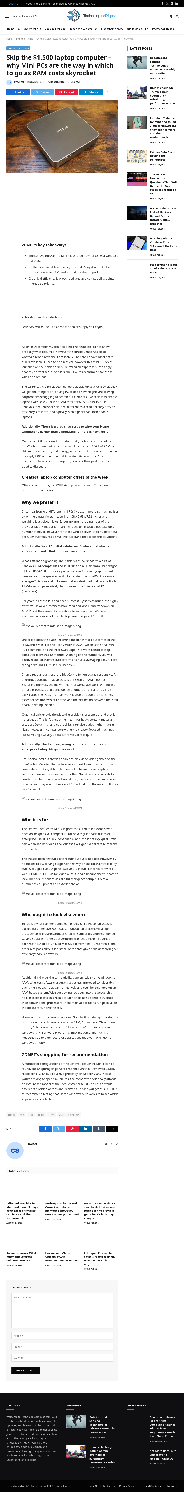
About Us (93, 1486)
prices (41, 1114)
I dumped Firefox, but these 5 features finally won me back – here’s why (100, 1258)
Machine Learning (55, 29)
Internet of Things (163, 29)
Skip (61, 1114)
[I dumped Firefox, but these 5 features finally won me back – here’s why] (101, 1238)
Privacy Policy (126, 1486)
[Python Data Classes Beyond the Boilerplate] (137, 156)
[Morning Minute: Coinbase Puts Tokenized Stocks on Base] (137, 243)
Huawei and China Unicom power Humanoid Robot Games (61, 1256)
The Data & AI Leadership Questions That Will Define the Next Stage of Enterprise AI (163, 183)
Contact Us (109, 1486)
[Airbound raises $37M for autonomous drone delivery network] (23, 1238)
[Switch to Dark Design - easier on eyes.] (171, 16)
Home (10, 29)
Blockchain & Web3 (112, 29)
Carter (20, 82)
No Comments (57, 82)
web (70, 1486)
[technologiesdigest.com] (92, 16)
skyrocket (73, 1114)
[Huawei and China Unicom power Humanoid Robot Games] (62, 1238)
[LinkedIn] (10, 205)
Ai (19, 29)
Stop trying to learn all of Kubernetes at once (163, 268)
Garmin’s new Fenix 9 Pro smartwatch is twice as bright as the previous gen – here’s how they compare (101, 1210)
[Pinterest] (10, 213)
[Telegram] (10, 221)
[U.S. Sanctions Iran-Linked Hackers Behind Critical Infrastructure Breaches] (137, 213)
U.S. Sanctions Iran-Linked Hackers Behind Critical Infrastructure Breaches (163, 215)
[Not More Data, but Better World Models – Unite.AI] (136, 1455)
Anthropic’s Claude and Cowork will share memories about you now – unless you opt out (62, 1208)
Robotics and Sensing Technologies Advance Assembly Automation (60, 3)
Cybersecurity (32, 29)
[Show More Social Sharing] (107, 92)
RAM (51, 1114)
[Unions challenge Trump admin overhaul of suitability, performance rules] (137, 92)
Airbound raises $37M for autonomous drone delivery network (23, 1256)
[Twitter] (10, 197)
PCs (31, 1114)
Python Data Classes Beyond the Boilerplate (163, 155)
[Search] (177, 16)
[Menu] (7, 16)
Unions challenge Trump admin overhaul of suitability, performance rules (162, 95)
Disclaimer (172, 1486)
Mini (22, 1114)
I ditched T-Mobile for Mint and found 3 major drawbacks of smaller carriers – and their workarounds (22, 1210)
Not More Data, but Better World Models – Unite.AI (163, 1454)
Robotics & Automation (83, 29)
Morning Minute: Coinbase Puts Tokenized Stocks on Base (163, 244)
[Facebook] (10, 190)
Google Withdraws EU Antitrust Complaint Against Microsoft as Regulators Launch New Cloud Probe (162, 1426)
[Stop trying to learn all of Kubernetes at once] (137, 269)
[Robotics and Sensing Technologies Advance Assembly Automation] (137, 62)
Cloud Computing (137, 29)
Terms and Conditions (150, 1486)
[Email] (10, 229)
